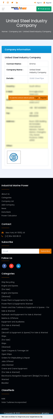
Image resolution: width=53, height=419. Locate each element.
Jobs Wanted (7, 365)
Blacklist (5, 383)
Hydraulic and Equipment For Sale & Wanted (21, 314)
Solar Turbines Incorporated (14, 402)
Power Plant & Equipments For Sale (17, 300)
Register (44, 98)
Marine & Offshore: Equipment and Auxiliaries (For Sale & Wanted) (13, 322)
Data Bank (6, 212)
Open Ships (7, 354)
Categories (6, 197)
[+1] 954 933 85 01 (13, 236)
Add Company (8, 205)
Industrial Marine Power (30, 413)
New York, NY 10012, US (15, 232)
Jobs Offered (7, 361)
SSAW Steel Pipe (37, 78)
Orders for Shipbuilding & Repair (16, 357)
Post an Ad (45, 9)
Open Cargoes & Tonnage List (15, 350)
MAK (3, 398)
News (4, 208)
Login (36, 98)
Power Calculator (9, 215)
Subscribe (45, 251)
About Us (6, 194)
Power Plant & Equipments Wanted (17, 303)
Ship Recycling (8, 282)
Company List (8, 201)
